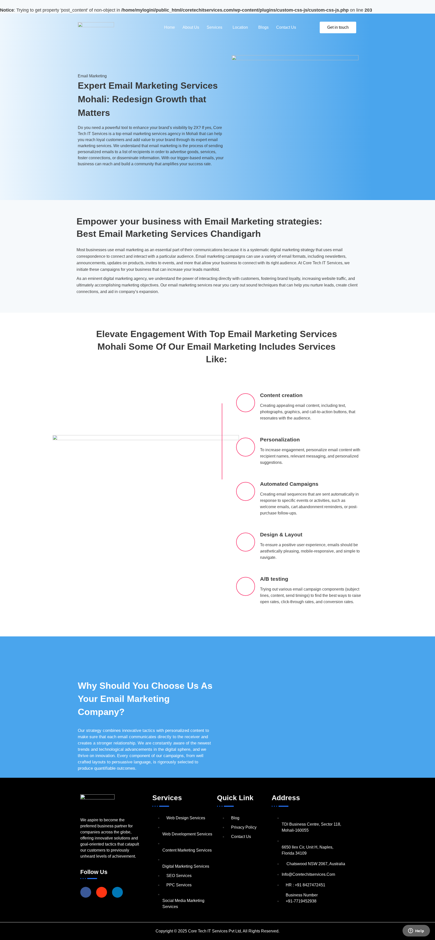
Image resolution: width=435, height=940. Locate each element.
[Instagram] (101, 892)
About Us (191, 27)
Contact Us (286, 27)
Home (169, 27)
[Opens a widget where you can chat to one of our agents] (416, 931)
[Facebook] (85, 892)
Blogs (263, 27)
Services (214, 27)
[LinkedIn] (117, 892)
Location (240, 27)
